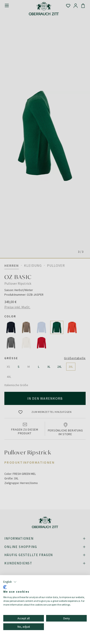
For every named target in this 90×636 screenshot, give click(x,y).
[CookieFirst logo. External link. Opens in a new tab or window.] (5, 587)
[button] (10, 582)
